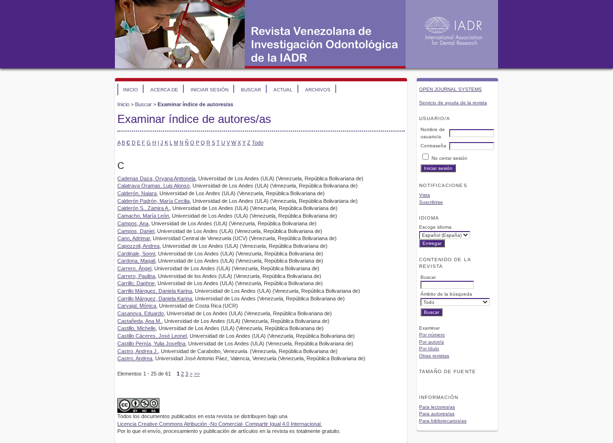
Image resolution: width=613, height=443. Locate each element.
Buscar (251, 89)
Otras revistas (434, 355)
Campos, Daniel (135, 231)
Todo (257, 142)
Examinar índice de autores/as (195, 104)
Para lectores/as (437, 407)
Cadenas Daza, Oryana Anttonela (156, 178)
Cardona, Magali (136, 261)
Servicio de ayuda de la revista (453, 102)
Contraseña (433, 145)
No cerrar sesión (449, 158)
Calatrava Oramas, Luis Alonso (153, 185)
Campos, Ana (132, 223)
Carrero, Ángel (134, 268)
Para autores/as (436, 413)
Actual (283, 89)
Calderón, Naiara (137, 193)
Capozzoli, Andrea (138, 246)
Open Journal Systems (450, 89)
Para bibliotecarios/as (442, 420)
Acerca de (164, 89)
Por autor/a (431, 341)
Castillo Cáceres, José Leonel (152, 336)
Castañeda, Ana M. (139, 321)
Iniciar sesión (209, 89)
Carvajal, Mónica (136, 306)
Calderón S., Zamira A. (143, 208)
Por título (429, 348)
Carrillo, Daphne (136, 283)
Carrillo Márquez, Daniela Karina (154, 291)
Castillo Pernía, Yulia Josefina (151, 343)
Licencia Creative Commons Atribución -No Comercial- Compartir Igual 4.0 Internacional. (219, 424)
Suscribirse (431, 202)
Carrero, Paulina (136, 276)
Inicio (130, 89)
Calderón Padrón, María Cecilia (153, 201)
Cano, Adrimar (133, 238)
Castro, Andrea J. (137, 351)
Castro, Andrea (134, 358)
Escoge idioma (435, 227)
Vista (424, 195)
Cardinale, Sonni (136, 253)
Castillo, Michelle (136, 328)
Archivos (317, 89)
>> (197, 374)
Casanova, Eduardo (140, 313)
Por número (432, 334)
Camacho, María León (143, 216)
